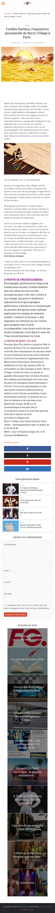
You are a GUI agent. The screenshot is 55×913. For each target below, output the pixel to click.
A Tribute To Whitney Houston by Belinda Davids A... (27, 799)
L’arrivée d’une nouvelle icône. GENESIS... (27, 827)
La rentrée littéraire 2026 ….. (27, 661)
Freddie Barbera (12, 442)
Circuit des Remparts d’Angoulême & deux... (27, 688)
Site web (7, 593)
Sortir (27, 25)
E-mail (7, 582)
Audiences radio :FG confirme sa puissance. (27, 637)
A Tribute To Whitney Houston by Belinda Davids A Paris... (31, 490)
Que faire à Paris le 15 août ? (31, 513)
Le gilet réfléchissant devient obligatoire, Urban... (27, 716)
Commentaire (10, 544)
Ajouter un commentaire (33, 42)
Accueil (7, 13)
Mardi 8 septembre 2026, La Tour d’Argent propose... (31, 526)
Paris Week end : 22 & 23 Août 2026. (30, 501)
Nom (7, 570)
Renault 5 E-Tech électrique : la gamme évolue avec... (27, 772)
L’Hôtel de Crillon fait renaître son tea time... (27, 854)
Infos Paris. (27, 882)
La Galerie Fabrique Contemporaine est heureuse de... (27, 744)
